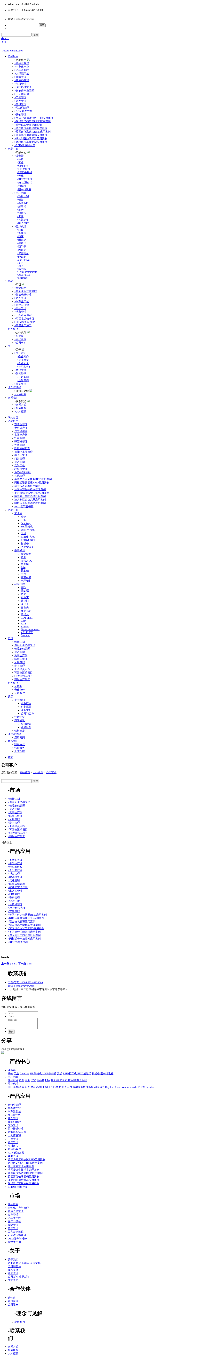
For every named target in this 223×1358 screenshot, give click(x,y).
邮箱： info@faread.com (21, 985)
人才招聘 (19, 751)
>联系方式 (20, 404)
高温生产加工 (22, 679)
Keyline (25, 626)
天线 (23, 533)
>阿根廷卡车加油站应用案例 (30, 142)
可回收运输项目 (23, 672)
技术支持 (19, 717)
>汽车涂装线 (21, 70)
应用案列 (19, 737)
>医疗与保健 (21, 305)
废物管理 (19, 662)
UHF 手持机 (28, 530)
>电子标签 (20, 192)
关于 (10, 346)
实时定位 (19, 465)
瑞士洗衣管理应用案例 (27, 486)
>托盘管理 (20, 77)
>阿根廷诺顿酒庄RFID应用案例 (32, 121)
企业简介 (26, 703)
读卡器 (18, 513)
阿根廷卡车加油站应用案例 (30, 503)
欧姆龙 (25, 614)
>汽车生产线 (21, 301)
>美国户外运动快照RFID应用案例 (33, 118)
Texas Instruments (30, 629)
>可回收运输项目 (24, 318)
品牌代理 (19, 584)
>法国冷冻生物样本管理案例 (30, 128)
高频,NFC (26, 560)
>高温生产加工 (23, 325)
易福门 (25, 600)
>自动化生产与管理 (25, 291)
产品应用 (13, 56)
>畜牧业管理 (21, 63)
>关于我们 (20, 353)
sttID (23, 620)
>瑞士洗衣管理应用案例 (28, 124)
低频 (23, 557)
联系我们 (13, 397)
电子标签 (19, 550)
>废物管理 (20, 308)
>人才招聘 (20, 411)
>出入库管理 (21, 94)
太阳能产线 (20, 434)
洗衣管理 (19, 665)
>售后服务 (20, 408)
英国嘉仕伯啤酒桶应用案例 (30, 496)
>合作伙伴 (20, 339)
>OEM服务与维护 (24, 322)
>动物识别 (20, 287)
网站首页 (13, 417)
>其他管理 (20, 114)
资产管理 (19, 462)
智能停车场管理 (23, 451)
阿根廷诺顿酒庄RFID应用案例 (31, 482)
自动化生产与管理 (24, 645)
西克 (23, 594)
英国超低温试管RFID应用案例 (31, 492)
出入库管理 (20, 455)
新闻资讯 (19, 720)
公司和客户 (27, 713)
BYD (9, 963)
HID (23, 587)
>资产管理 (20, 100)
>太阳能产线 (21, 73)
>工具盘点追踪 (23, 315)
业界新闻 (26, 727)
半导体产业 (20, 427)
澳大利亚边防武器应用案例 (30, 499)
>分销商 (19, 335)
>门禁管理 (20, 97)
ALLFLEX (27, 632)
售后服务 (19, 747)
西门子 (25, 604)
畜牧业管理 (20, 424)
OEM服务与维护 (23, 676)
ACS (23, 623)
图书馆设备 (27, 547)
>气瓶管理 (20, 83)
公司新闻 (26, 723)
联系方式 (19, 744)
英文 (4, 41)
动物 (23, 516)
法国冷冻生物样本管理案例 (30, 489)
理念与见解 (14, 387)
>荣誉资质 (20, 383)
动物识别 (26, 553)
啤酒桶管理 (20, 441)
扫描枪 (25, 543)
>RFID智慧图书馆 (24, 145)
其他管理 (19, 475)
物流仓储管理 (22, 648)
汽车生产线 (20, 655)
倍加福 (25, 590)
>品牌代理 (20, 226)
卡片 (23, 574)
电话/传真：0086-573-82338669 (25, 982)
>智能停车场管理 (24, 90)
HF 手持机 (27, 526)
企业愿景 (26, 706)
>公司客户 (20, 342)
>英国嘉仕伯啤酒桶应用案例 (30, 135)
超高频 (25, 564)
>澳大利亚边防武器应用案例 (30, 138)
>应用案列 (20, 394)
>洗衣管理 (20, 311)
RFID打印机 (28, 536)
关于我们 (19, 700)
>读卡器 (19, 155)
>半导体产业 (21, 66)
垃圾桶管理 (20, 468)
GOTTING (27, 617)
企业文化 (26, 710)
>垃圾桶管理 (21, 107)
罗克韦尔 (26, 611)
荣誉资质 (19, 730)
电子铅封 (26, 580)
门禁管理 (19, 458)
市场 (10, 280)
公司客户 (19, 693)
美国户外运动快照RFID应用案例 (33, 479)
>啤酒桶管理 (21, 80)
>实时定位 (20, 104)
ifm (25, 963)
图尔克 (25, 597)
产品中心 (13, 148)
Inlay (23, 567)
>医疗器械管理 (23, 87)
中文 (5, 38)
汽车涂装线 (20, 431)
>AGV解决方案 (23, 111)
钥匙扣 (25, 570)
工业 (23, 520)
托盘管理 (19, 438)
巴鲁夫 (25, 607)
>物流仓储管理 (23, 294)
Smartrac (25, 635)
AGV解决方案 (22, 472)
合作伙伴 (13, 328)
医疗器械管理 (22, 448)
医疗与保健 (20, 659)
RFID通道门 (28, 540)
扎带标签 (26, 577)
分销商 (18, 686)
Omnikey (26, 523)
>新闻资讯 (20, 373)
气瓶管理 (19, 445)
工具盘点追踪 (22, 669)
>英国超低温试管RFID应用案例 (32, 131)
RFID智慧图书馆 (23, 506)
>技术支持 (20, 370)
